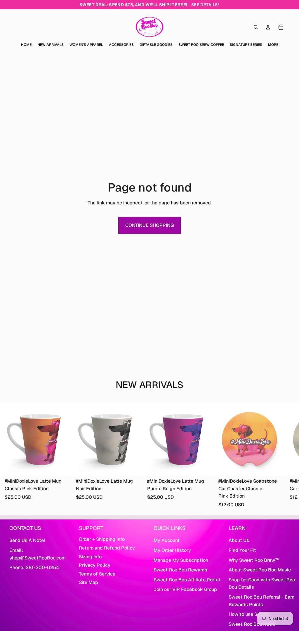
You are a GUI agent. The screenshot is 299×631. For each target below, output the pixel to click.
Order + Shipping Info (102, 539)
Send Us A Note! (27, 540)
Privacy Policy (94, 565)
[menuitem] (273, 44)
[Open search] (255, 27)
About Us (239, 540)
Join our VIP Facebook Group (185, 589)
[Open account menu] (268, 27)
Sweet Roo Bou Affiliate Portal (187, 580)
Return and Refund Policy (107, 548)
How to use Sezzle (249, 614)
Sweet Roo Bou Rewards (180, 570)
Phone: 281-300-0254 (34, 567)
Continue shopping (149, 225)
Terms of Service (97, 574)
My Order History (172, 550)
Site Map (88, 582)
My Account (167, 540)
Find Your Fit (242, 550)
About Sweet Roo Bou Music (260, 570)
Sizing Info (90, 557)
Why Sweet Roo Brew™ (254, 560)
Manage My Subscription (181, 560)
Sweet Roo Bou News (252, 624)
